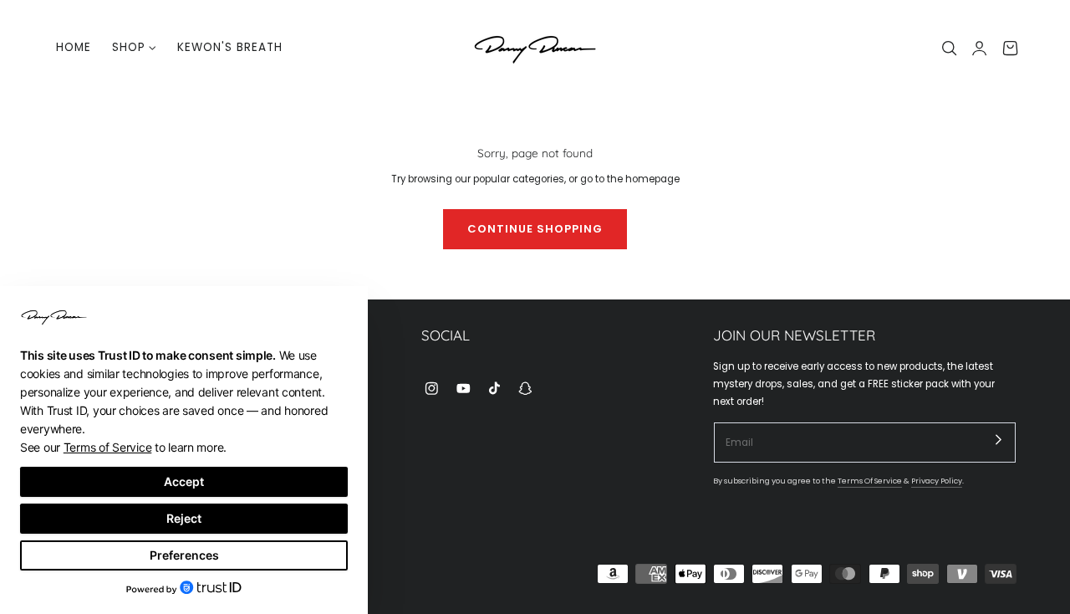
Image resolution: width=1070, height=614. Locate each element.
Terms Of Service (870, 480)
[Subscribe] (998, 439)
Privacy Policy (936, 480)
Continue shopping (535, 229)
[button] (949, 47)
